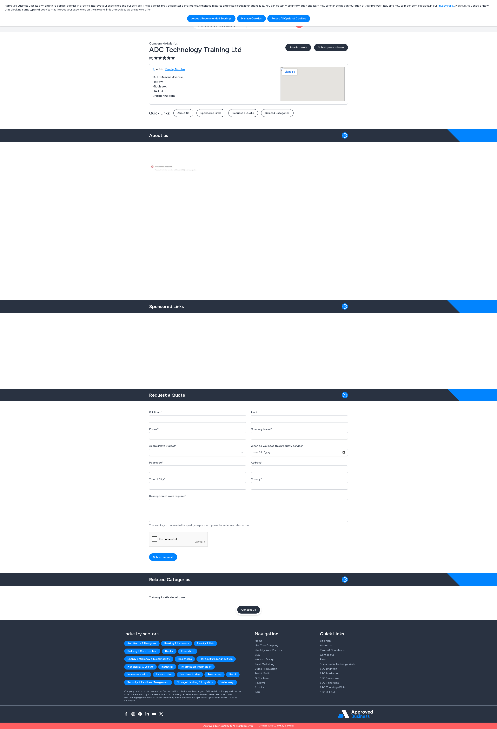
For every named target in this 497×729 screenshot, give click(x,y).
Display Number (175, 69)
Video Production (266, 669)
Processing (215, 674)
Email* (255, 412)
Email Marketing (264, 664)
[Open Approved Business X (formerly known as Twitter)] (161, 714)
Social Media (262, 673)
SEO (257, 655)
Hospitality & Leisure (140, 666)
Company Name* (261, 429)
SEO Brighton (328, 669)
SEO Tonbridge (329, 682)
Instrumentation (137, 674)
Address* (256, 462)
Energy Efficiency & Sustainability (148, 659)
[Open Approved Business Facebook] (126, 714)
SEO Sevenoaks (329, 678)
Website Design (264, 659)
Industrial (167, 666)
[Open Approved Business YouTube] (154, 714)
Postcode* (156, 462)
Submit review (298, 47)
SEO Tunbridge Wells (333, 687)
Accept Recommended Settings (211, 18)
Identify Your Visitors (268, 650)
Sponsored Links (211, 113)
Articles (260, 687)
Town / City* (157, 479)
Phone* (154, 429)
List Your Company (266, 645)
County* (256, 479)
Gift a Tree (261, 678)
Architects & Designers (141, 643)
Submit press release (331, 47)
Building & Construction (142, 651)
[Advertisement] (248, 349)
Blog (323, 659)
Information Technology (196, 666)
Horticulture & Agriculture (216, 659)
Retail (232, 674)
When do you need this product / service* (277, 446)
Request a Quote (243, 113)
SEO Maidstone (329, 673)
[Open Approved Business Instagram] (133, 714)
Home (258, 641)
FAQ (257, 692)
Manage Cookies (251, 18)
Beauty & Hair (205, 643)
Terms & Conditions (332, 650)
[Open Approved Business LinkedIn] (147, 714)
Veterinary (227, 682)
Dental (169, 651)
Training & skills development (169, 597)
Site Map (325, 641)
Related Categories (277, 113)
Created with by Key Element (276, 725)
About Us (183, 113)
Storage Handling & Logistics (195, 682)
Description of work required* (168, 496)
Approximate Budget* (162, 446)
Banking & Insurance (176, 643)
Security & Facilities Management (148, 682)
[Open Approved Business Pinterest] (140, 714)
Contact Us (248, 609)
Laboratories (164, 674)
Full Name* (155, 412)
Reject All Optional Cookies (288, 18)
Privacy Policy (446, 5)
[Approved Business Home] (355, 714)
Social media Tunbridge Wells (337, 664)
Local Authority (190, 674)
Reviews (260, 682)
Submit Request (163, 557)
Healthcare (185, 659)
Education (187, 651)
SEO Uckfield (328, 692)
